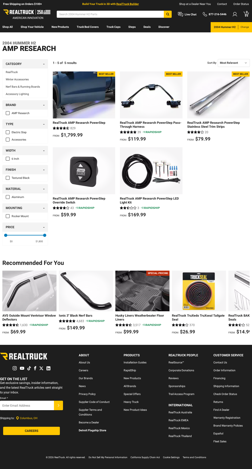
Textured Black (21, 177)
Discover (163, 26)
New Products (60, 26)
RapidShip (130, 370)
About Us (84, 362)
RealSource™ (176, 362)
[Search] (168, 14)
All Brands (130, 386)
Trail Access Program (181, 394)
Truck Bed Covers (88, 26)
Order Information (224, 370)
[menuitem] (7, 27)
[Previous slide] (6, 303)
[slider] (5, 235)
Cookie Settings (171, 457)
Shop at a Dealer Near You (195, 4)
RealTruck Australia (180, 412)
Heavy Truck (131, 401)
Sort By (211, 62)
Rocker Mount (20, 216)
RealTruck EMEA (178, 420)
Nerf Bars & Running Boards (23, 86)
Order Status (241, 4)
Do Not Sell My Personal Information (108, 457)
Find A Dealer (221, 409)
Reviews (174, 378)
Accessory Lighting (17, 94)
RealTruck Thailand (180, 436)
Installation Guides (135, 362)
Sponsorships (177, 386)
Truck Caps (113, 26)
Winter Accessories (17, 79)
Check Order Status (225, 394)
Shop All (7, 26)
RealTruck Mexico (179, 428)
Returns (218, 401)
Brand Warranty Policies (228, 425)
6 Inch (15, 158)
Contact (222, 4)
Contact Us (220, 362)
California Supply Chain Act (145, 457)
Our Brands (86, 378)
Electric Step (19, 132)
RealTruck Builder (127, 4)
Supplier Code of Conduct (94, 401)
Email (4, 398)
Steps (132, 26)
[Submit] (58, 405)
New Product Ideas (135, 409)
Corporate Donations (181, 370)
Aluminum (18, 197)
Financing (219, 378)
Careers (83, 370)
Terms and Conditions (194, 457)
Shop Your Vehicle (32, 26)
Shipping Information (226, 386)
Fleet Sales (219, 441)
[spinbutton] (11, 241)
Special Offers (132, 394)
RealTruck (12, 72)
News (82, 386)
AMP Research (21, 113)
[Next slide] (246, 303)
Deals (147, 26)
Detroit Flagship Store (92, 430)
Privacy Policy (87, 394)
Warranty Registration (226, 417)
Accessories (19, 139)
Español (218, 433)
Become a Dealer (89, 422)
